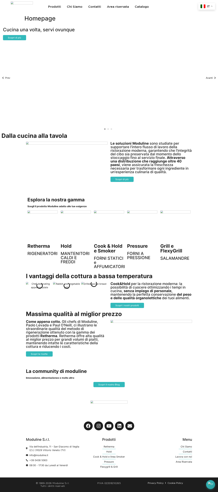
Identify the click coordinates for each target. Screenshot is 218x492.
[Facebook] (88, 425)
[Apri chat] (210, 484)
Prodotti (54, 6)
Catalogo (142, 6)
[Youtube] (109, 425)
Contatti (94, 6)
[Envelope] (129, 425)
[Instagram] (98, 425)
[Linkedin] (119, 425)
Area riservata (118, 6)
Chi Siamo (74, 6)
